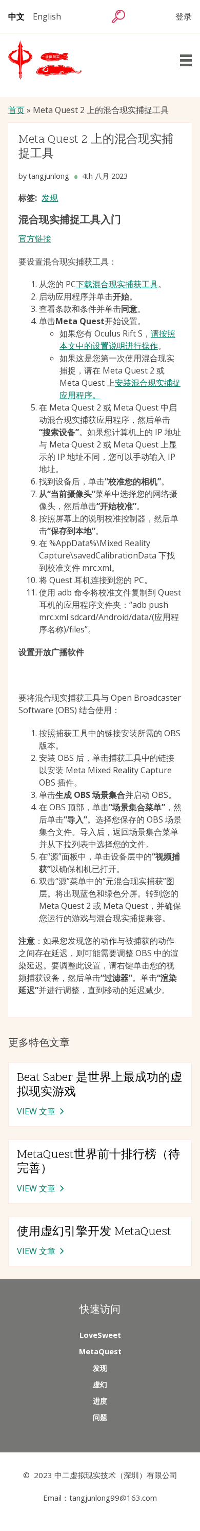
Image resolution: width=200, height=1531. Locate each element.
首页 (16, 110)
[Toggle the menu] (185, 60)
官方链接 (34, 238)
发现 (50, 197)
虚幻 (100, 1384)
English (47, 16)
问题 (100, 1417)
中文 (16, 16)
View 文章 (41, 1112)
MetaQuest (100, 1351)
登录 (183, 16)
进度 (100, 1401)
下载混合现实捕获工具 (117, 284)
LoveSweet (100, 1335)
